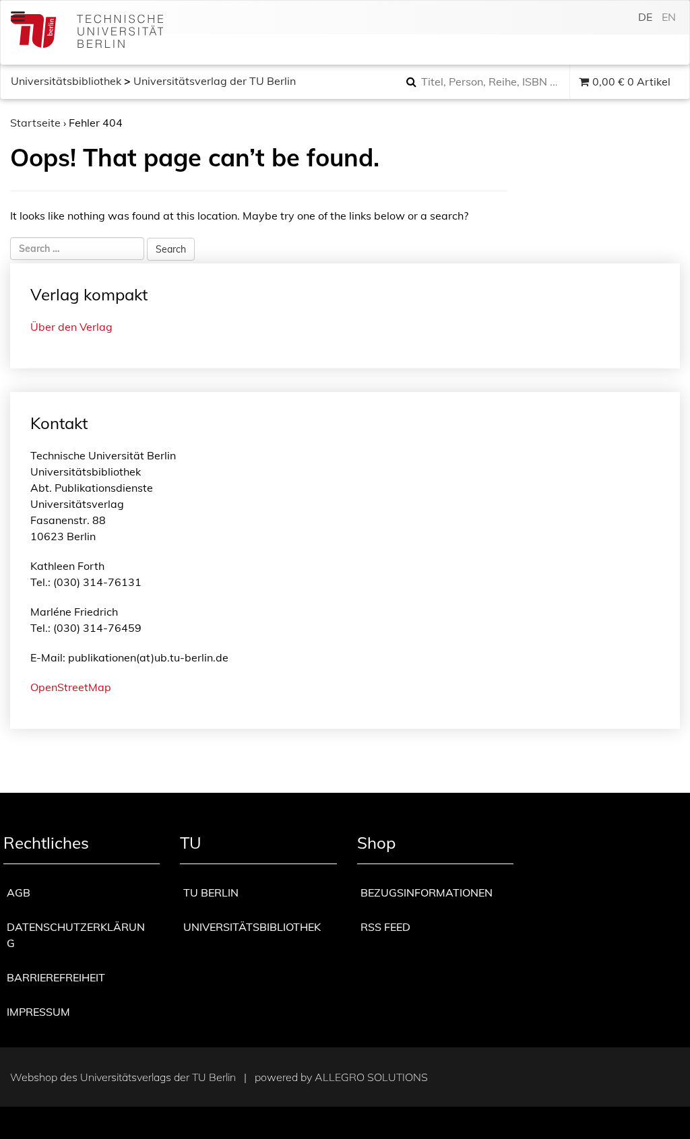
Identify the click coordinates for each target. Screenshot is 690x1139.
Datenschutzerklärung (76, 935)
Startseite (35, 122)
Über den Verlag (71, 326)
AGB (18, 892)
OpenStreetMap (70, 687)
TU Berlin (211, 892)
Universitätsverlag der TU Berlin (214, 81)
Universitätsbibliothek (66, 81)
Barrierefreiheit (56, 977)
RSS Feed (385, 927)
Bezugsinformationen (426, 892)
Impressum (38, 1011)
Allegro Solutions (371, 1077)
